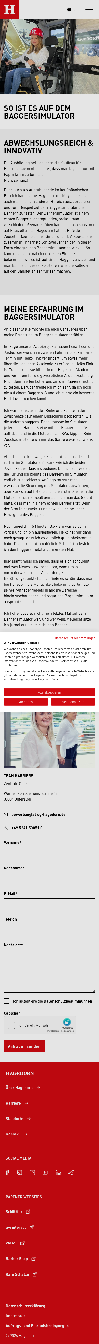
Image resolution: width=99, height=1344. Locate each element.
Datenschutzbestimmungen (75, 638)
